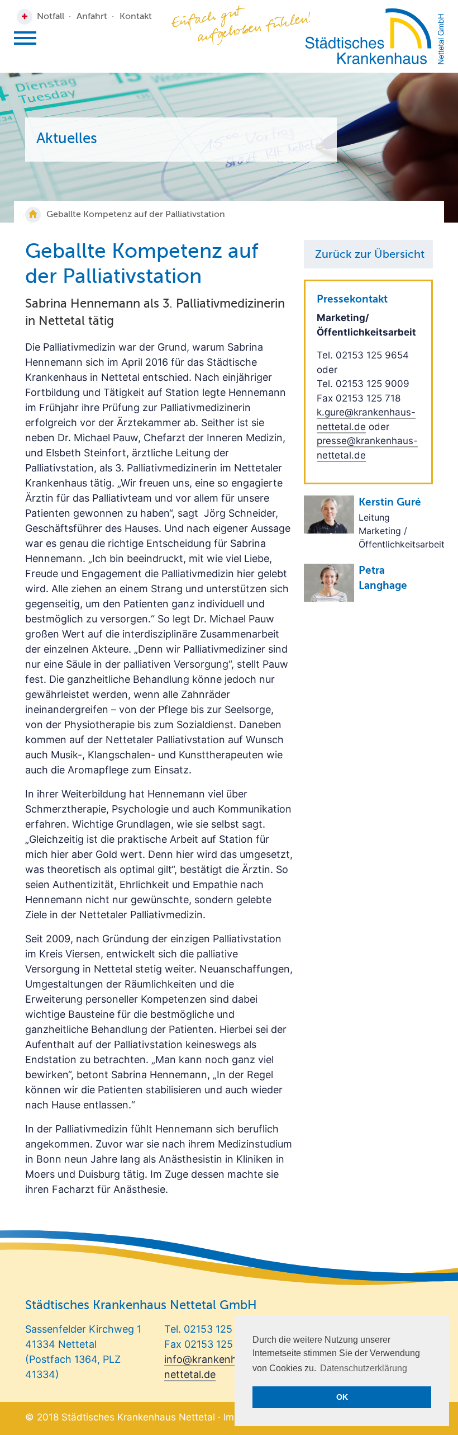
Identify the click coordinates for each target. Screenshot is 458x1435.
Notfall (50, 16)
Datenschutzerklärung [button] (363, 1368)
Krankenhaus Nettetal (374, 36)
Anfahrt (92, 16)
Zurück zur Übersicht (369, 255)
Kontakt (136, 16)
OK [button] (342, 1396)
